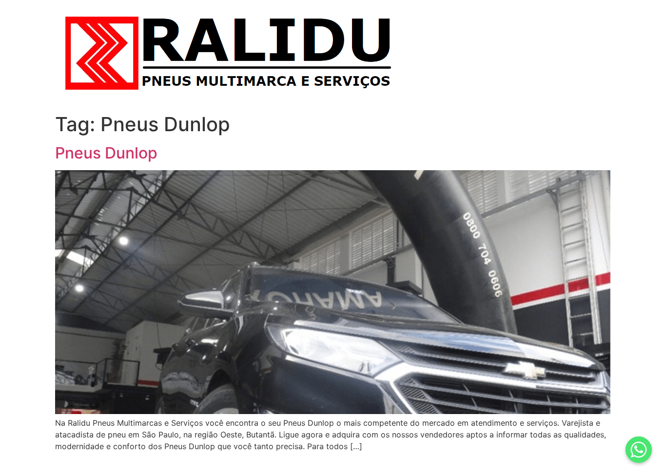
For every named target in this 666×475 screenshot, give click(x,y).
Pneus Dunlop (106, 152)
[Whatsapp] (639, 449)
